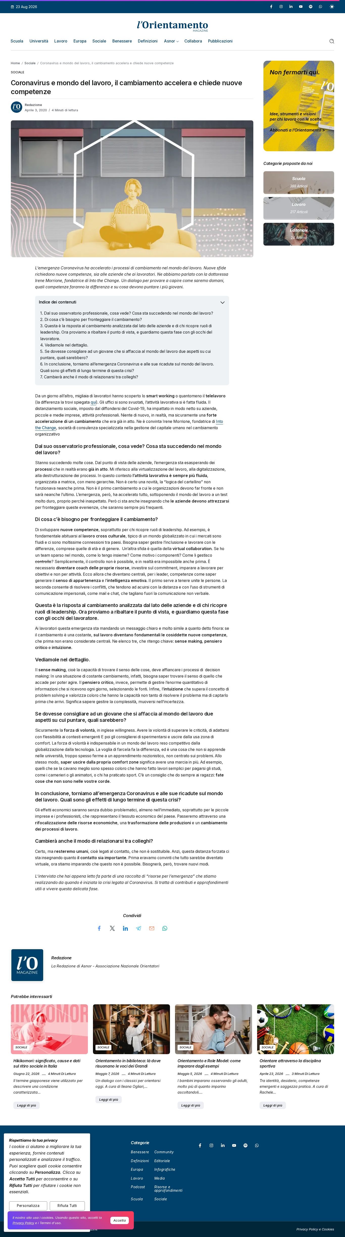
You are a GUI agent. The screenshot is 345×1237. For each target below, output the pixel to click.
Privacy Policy (23, 1223)
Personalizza (28, 1206)
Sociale (30, 63)
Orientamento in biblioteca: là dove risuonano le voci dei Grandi (128, 1063)
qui (93, 402)
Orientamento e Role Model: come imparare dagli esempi (209, 1063)
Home (15, 63)
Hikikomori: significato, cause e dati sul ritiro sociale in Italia (46, 1063)
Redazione (33, 105)
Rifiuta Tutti (67, 1206)
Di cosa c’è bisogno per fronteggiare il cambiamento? (93, 319)
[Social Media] (271, 7)
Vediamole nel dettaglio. (66, 345)
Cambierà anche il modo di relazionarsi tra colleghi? (91, 377)
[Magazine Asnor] (172, 26)
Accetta (119, 1220)
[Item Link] (298, 182)
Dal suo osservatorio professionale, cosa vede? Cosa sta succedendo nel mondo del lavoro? (128, 313)
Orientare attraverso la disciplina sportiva (290, 1063)
